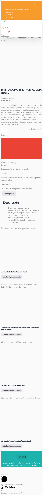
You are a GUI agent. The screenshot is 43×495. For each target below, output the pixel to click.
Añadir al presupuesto (12, 277)
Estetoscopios (10, 38)
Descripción (9, 194)
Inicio (2, 38)
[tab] (9, 194)
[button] (6, 28)
